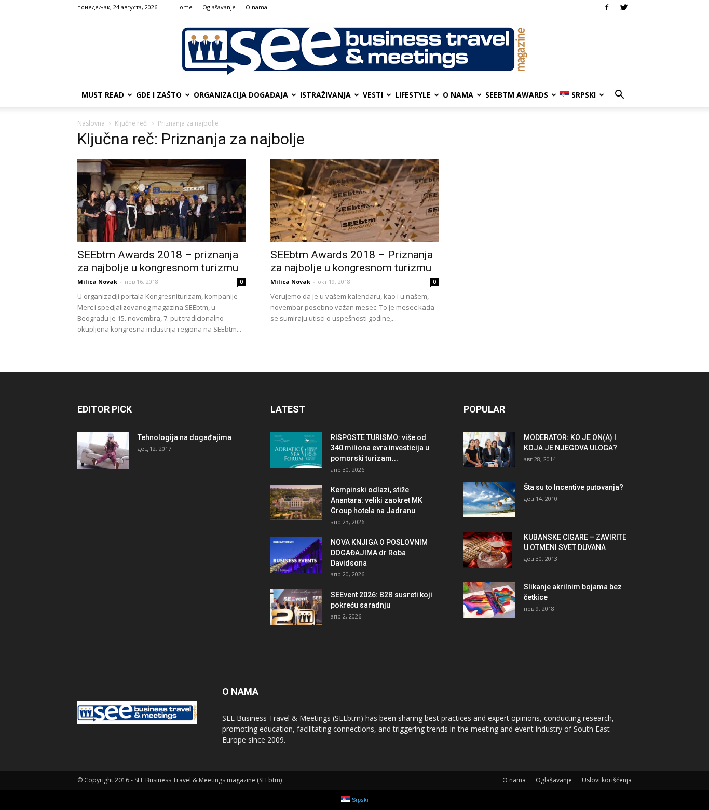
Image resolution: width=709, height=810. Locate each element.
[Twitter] (624, 7)
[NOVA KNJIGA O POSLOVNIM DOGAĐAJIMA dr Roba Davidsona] (296, 555)
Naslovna (91, 123)
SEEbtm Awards (516, 95)
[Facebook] (607, 7)
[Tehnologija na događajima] (103, 450)
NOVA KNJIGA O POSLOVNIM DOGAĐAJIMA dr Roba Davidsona (379, 552)
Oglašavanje (219, 7)
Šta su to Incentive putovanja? (573, 487)
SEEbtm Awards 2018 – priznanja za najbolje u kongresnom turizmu (157, 261)
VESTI (373, 95)
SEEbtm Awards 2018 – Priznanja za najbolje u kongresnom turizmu (351, 261)
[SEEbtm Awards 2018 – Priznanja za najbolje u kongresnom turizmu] (354, 200)
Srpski (583, 95)
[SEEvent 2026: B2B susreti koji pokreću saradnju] (296, 607)
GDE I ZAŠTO (159, 95)
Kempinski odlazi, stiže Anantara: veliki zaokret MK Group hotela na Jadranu (376, 500)
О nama (256, 7)
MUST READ (102, 95)
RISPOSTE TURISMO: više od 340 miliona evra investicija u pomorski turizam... (380, 447)
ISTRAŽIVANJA (325, 95)
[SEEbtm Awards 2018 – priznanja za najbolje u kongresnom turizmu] (161, 200)
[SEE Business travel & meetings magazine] (354, 49)
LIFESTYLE (413, 95)
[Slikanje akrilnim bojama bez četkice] (489, 600)
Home (184, 7)
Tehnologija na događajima (184, 437)
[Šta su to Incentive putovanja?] (489, 499)
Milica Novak (97, 281)
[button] (619, 95)
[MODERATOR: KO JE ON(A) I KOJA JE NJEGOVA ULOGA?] (489, 449)
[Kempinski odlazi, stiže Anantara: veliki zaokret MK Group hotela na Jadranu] (296, 502)
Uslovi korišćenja (607, 780)
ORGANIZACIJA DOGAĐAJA (241, 95)
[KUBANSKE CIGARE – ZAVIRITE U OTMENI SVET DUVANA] (487, 550)
